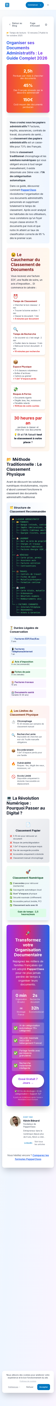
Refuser (29, 1387)
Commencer (33, 5)
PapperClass (28, 189)
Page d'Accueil (35, 24)
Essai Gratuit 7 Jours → (28, 1080)
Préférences (13, 1387)
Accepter (43, 1387)
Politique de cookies (28, 1381)
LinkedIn (28, 1143)
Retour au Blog (17, 24)
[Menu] (48, 5)
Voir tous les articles (40, 1142)
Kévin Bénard (31, 1120)
